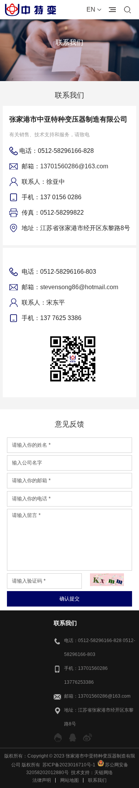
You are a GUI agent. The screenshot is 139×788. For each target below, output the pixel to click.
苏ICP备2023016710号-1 (68, 765)
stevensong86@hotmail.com (79, 287)
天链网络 (103, 772)
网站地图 (69, 780)
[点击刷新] (107, 579)
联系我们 (97, 780)
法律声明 (41, 780)
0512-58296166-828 (100, 640)
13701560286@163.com (74, 166)
